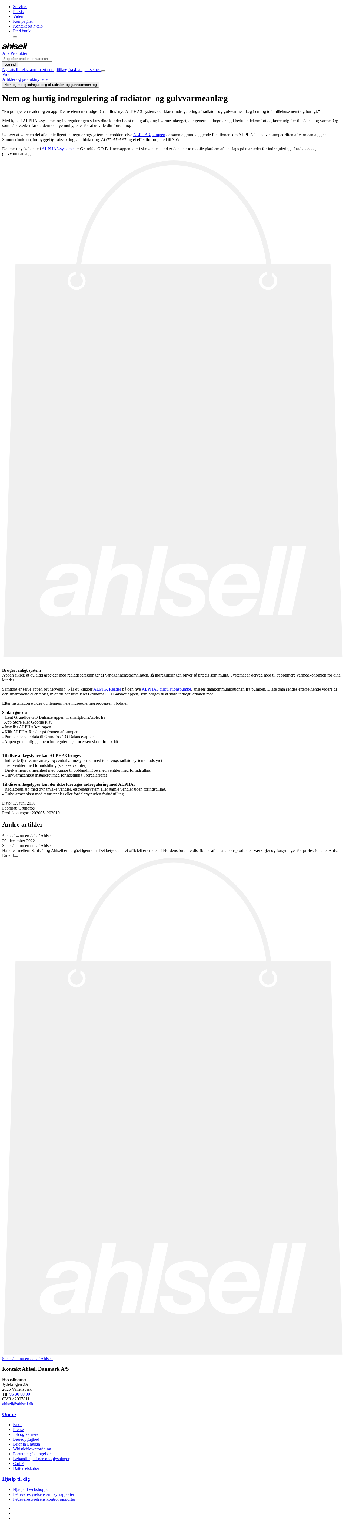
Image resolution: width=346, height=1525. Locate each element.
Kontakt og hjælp (28, 26)
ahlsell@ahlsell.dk (17, 1404)
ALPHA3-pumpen (149, 134)
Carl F (18, 1463)
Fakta (17, 1424)
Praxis (18, 11)
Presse (18, 1429)
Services (20, 6)
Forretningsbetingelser (32, 1454)
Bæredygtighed (26, 1439)
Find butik (22, 31)
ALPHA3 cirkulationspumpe (166, 689)
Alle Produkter (14, 53)
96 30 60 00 (19, 1394)
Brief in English (26, 1444)
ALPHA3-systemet (58, 148)
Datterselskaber (26, 1468)
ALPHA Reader (107, 689)
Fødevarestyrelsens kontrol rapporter (44, 1499)
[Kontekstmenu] (15, 37)
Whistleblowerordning (32, 1449)
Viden (18, 16)
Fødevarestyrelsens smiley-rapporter (43, 1494)
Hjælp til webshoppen (32, 1489)
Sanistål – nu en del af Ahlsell (27, 1358)
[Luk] (103, 71)
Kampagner (23, 21)
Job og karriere (25, 1434)
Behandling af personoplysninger (41, 1458)
